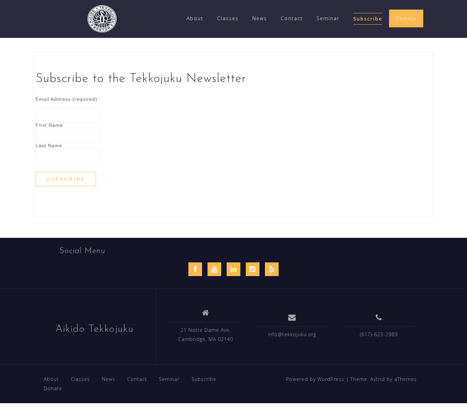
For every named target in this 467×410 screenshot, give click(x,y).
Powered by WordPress (315, 379)
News (259, 18)
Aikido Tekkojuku (94, 329)
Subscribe (367, 18)
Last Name (49, 145)
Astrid (377, 379)
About (195, 18)
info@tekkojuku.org (292, 334)
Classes (228, 18)
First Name (49, 125)
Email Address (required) (66, 99)
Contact (292, 18)
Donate (406, 18)
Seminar (328, 18)
